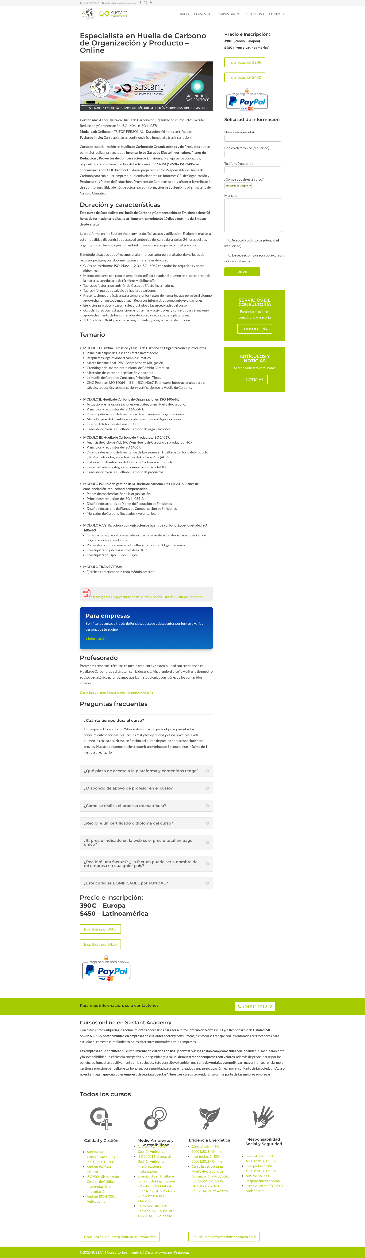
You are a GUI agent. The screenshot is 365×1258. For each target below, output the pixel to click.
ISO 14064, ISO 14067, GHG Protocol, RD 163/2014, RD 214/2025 (210, 1186)
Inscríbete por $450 (100, 944)
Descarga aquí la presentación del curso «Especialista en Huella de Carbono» (147, 597)
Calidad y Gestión (101, 1140)
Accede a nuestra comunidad (255, 368)
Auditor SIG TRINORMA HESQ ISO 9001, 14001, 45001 (104, 1157)
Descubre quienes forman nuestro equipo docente (116, 692)
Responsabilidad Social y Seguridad (263, 1141)
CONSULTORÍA (254, 329)
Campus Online (228, 14)
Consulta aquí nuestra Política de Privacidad (120, 1236)
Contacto (277, 14)
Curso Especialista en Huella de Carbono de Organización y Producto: (210, 1171)
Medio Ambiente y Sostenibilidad (155, 1142)
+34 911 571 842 (257, 1006)
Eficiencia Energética (209, 1140)
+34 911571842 (91, 3)
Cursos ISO (202, 14)
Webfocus (181, 1252)
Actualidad (255, 14)
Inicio (184, 14)
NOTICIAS (254, 379)
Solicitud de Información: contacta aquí (224, 1236)
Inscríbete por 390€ (100, 929)
